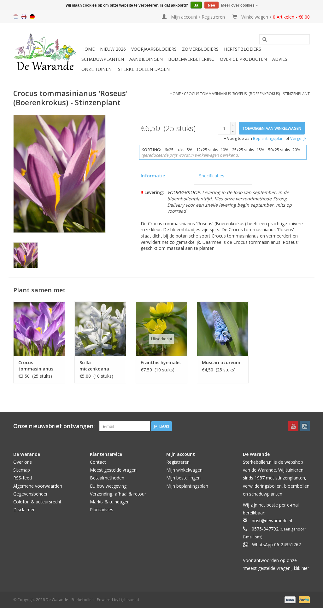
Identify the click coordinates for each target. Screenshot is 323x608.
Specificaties (211, 176)
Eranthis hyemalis (160, 362)
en (23, 16)
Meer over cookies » (239, 5)
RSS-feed (22, 478)
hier (305, 568)
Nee (211, 5)
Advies (279, 59)
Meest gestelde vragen (113, 470)
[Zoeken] (264, 39)
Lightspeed (129, 599)
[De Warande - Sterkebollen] (46, 52)
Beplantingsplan (268, 138)
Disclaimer (24, 510)
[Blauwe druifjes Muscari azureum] (223, 328)
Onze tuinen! (97, 69)
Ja (196, 5)
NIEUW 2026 (113, 49)
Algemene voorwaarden (37, 486)
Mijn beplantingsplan (187, 486)
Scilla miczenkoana (94, 365)
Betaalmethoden (107, 478)
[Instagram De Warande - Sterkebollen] (305, 426)
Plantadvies (101, 510)
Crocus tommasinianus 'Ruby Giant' (35, 365)
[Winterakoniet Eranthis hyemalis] (161, 328)
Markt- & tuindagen (110, 502)
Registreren (178, 462)
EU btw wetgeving (108, 486)
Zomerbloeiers (200, 49)
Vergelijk (298, 138)
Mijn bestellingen (183, 478)
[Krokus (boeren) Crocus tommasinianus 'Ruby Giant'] (39, 328)
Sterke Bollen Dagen (144, 69)
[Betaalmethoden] (289, 599)
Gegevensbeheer (30, 494)
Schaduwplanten (102, 59)
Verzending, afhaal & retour (118, 494)
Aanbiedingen (146, 59)
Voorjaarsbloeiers (154, 49)
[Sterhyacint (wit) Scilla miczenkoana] (100, 328)
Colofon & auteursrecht (37, 502)
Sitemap (21, 470)
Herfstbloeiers (242, 49)
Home (88, 49)
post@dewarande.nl (272, 521)
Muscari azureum (221, 362)
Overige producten (243, 59)
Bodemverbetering (191, 59)
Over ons (22, 462)
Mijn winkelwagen (184, 470)
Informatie (153, 176)
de (32, 16)
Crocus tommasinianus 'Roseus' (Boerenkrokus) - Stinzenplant (247, 93)
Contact (98, 462)
